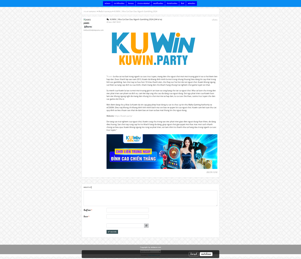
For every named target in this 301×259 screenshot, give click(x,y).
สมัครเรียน (191, 3)
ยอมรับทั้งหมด (206, 254)
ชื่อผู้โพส (88, 210)
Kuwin (110, 76)
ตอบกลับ (113, 232)
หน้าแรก (107, 3)
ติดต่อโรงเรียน (172, 3)
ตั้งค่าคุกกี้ (193, 254)
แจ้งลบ (214, 19)
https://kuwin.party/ (123, 116)
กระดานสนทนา (90, 11)
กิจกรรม (131, 3)
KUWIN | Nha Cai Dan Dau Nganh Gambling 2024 (135, 11)
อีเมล (86, 216)
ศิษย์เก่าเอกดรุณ (105, 11)
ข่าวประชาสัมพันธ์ (143, 3)
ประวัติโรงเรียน (119, 3)
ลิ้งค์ (182, 3)
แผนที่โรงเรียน (158, 3)
